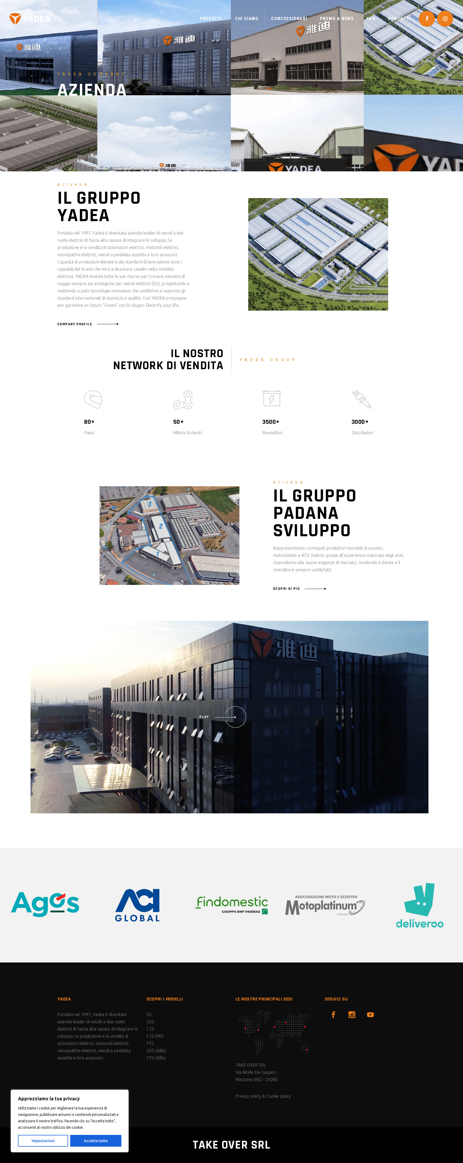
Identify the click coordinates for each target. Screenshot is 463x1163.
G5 (149, 1014)
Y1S (150, 1043)
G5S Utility (156, 1050)
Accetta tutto (96, 1141)
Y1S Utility (156, 1057)
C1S (150, 1028)
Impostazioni (43, 1141)
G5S (150, 1021)
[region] (70, 1121)
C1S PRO (155, 1036)
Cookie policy (278, 1096)
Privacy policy (248, 1096)
